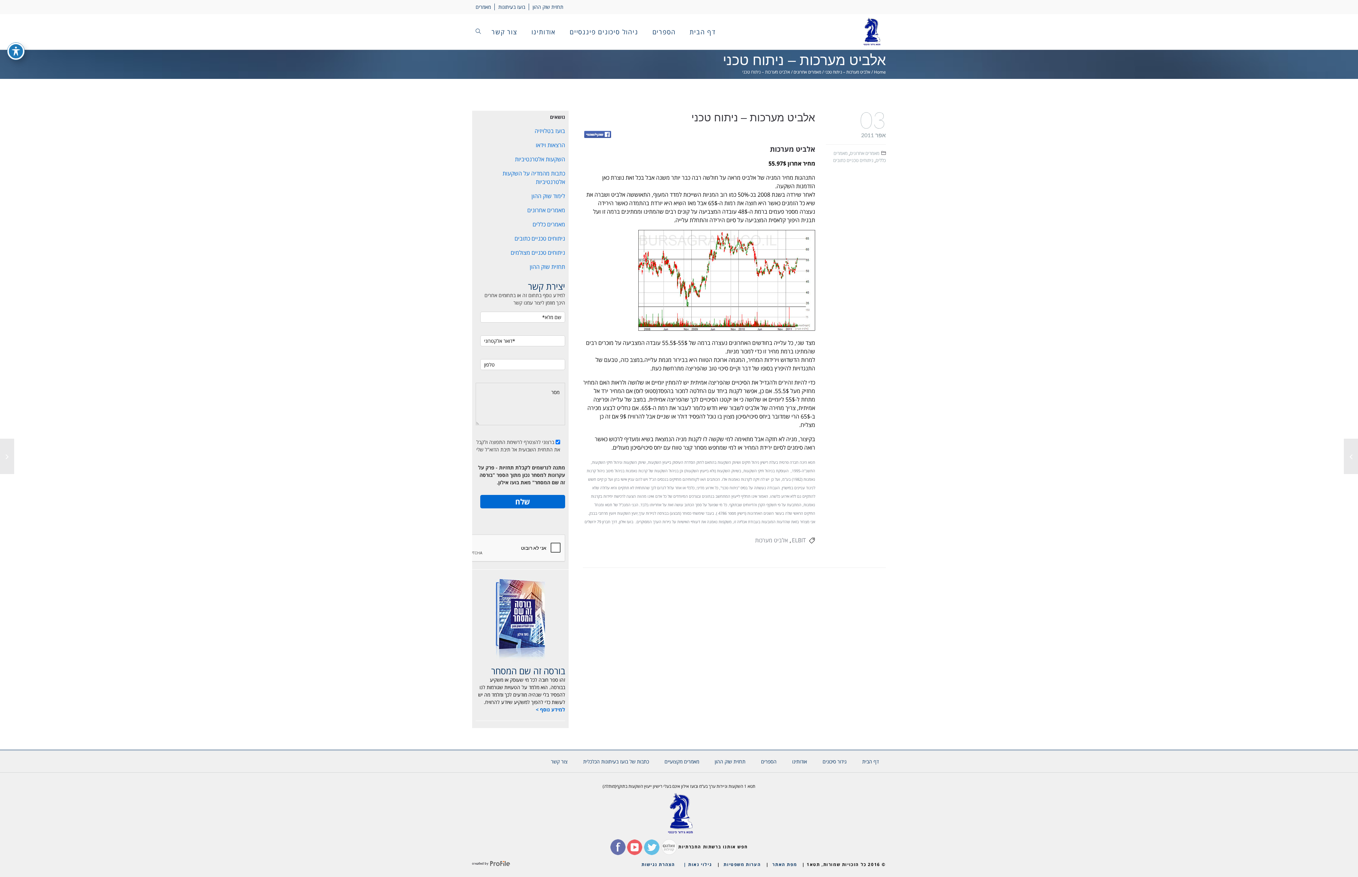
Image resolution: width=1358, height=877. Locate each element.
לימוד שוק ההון (548, 196)
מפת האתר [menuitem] (784, 864)
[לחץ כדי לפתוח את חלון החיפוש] (478, 32)
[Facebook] (598, 135)
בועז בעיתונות (511, 7)
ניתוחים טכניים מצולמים (538, 252)
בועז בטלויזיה (550, 131)
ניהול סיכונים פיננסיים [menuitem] (604, 32)
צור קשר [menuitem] (504, 32)
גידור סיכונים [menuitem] (835, 761)
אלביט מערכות (771, 540)
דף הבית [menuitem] (703, 32)
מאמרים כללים (549, 224)
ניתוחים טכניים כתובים (853, 160)
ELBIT (799, 540)
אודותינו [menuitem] (544, 32)
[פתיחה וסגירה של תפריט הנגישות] (15, 51)
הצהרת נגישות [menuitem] (658, 864)
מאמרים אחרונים (807, 72)
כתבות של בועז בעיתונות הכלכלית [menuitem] (616, 761)
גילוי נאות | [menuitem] (698, 864)
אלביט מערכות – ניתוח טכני (847, 72)
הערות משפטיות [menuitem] (742, 864)
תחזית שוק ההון (548, 7)
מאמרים (483, 7)
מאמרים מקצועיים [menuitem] (682, 761)
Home (880, 72)
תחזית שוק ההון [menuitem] (730, 761)
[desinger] (491, 864)
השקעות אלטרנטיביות (540, 159)
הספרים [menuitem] (664, 32)
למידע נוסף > (550, 709)
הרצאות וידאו (550, 145)
